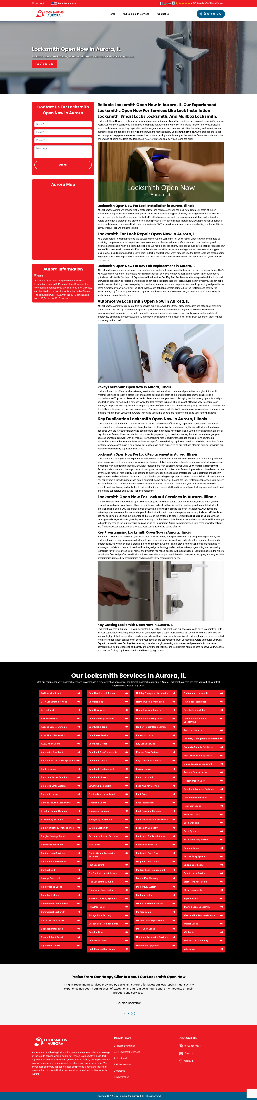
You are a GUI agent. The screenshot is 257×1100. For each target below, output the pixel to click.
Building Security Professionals (57, 828)
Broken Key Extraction (52, 819)
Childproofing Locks (51, 886)
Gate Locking (96, 932)
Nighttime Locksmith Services (152, 937)
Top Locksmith (191, 898)
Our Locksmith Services (136, 14)
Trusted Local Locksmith (197, 907)
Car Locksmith (48, 870)
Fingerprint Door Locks (101, 890)
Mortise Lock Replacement (150, 920)
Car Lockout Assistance (53, 861)
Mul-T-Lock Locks (145, 928)
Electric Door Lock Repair (102, 794)
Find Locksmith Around (101, 881)
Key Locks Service (145, 743)
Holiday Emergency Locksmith (152, 693)
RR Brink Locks (192, 814)
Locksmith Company (147, 828)
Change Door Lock (51, 878)
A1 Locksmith (48, 710)
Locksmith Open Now (147, 853)
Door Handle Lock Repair (102, 693)
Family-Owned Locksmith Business (102, 855)
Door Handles (96, 701)
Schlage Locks (191, 848)
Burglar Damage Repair (53, 836)
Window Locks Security (196, 940)
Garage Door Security (100, 915)
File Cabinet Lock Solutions (103, 873)
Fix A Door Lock (97, 907)
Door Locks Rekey (98, 777)
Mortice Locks (143, 912)
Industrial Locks (144, 735)
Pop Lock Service (193, 730)
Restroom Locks (192, 806)
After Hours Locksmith (53, 735)
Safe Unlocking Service (196, 839)
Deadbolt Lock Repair (52, 937)
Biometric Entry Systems (53, 786)
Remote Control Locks (195, 772)
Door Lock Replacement (101, 769)
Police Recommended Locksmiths (195, 720)
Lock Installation (145, 802)
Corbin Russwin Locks (52, 920)
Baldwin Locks (48, 769)
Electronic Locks (97, 802)
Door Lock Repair (98, 760)
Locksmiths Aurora (129, 1096)
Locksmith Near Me (146, 844)
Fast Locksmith (97, 865)
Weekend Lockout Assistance (199, 915)
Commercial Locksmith (53, 912)
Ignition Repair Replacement (151, 727)
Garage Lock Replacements (103, 923)
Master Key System (146, 886)
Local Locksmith (144, 777)
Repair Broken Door (194, 780)
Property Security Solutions (198, 747)
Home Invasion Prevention (150, 701)
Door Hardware (97, 710)
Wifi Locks (189, 932)
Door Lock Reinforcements (103, 752)
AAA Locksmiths (49, 718)
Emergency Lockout (99, 811)
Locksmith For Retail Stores (150, 836)
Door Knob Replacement (101, 718)
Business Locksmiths (52, 844)
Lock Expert (142, 794)
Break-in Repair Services (54, 811)
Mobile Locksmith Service (149, 903)
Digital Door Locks (50, 945)
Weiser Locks (191, 923)
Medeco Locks (144, 895)
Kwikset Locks (143, 769)
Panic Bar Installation (195, 701)
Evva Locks (94, 844)
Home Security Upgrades (149, 718)
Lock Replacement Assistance (152, 819)
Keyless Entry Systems (147, 752)
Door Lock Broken (98, 743)
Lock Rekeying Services (148, 811)
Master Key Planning (147, 878)
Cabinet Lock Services (53, 853)
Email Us (188, 1053)
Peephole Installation (195, 710)
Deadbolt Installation (52, 928)
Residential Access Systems (199, 789)
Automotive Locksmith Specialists (59, 760)
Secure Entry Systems (195, 856)
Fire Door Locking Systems (103, 898)
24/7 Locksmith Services (54, 701)
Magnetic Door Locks (147, 861)
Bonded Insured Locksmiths (55, 802)
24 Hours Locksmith (51, 693)
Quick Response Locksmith (198, 764)
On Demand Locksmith (196, 693)
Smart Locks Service (194, 873)
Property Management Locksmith (201, 738)
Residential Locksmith (195, 797)
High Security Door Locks (102, 949)
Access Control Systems (54, 727)
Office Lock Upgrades (147, 945)
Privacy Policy (121, 1077)
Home (112, 14)
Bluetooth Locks (49, 794)
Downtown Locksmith (100, 786)
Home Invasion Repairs (148, 710)
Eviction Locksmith (98, 828)
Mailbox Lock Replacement (150, 870)
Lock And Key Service (147, 786)
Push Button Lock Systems (198, 755)
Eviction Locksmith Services (103, 836)
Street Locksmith (193, 890)
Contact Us (163, 14)
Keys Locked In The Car (148, 760)
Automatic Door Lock (52, 752)
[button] (128, 1013)
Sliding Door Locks (193, 865)
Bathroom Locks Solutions (55, 777)
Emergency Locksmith (100, 819)
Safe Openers (191, 831)
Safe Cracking (191, 822)
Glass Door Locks (98, 940)
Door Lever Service (99, 735)
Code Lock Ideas (50, 895)
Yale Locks (189, 949)
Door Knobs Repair (98, 727)
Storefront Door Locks (195, 881)
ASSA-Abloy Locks (50, 743)
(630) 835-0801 (213, 13)
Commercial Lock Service (54, 903)
